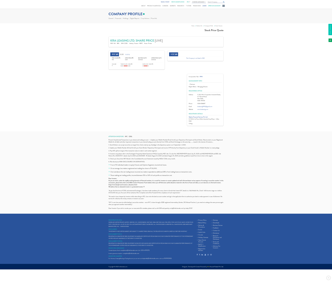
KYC (126, 136)
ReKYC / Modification (202, 245)
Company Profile (209, 26)
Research (180, 6)
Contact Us (216, 231)
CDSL (130, 136)
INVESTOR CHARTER (115, 256)
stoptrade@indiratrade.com (150, 258)
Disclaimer (216, 233)
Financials (118, 18)
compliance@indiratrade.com (128, 250)
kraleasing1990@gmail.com (204, 107)
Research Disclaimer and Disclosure (217, 237)
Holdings (125, 18)
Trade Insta (197, 6)
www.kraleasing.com (202, 109)
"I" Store (188, 6)
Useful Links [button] (201, 232)
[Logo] (112, 4)
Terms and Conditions (216, 243)
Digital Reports (134, 18)
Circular (200, 235)
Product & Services (154, 6)
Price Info (154, 18)
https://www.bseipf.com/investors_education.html (123, 185)
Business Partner (218, 225)
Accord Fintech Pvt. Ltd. (216, 267)
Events (200, 230)
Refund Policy (202, 223)
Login (204, 6)
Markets (173, 6)
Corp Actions (145, 18)
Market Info (199, 26)
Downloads (216, 223)
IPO (188, 2)
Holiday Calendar (203, 238)
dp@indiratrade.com (177, 208)
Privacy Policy (202, 220)
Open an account (214, 6)
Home (193, 26)
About (143, 6)
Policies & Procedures (201, 226)
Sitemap (215, 220)
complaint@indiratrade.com (131, 253)
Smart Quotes (218, 26)
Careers (165, 6)
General (111, 18)
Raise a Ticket (165, 2)
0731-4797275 (145, 250)
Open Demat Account (202, 241)
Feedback (215, 228)
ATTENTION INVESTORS (116, 136)
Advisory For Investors (216, 247)
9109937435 (168, 258)
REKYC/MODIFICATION (177, 2)
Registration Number (201, 250)
